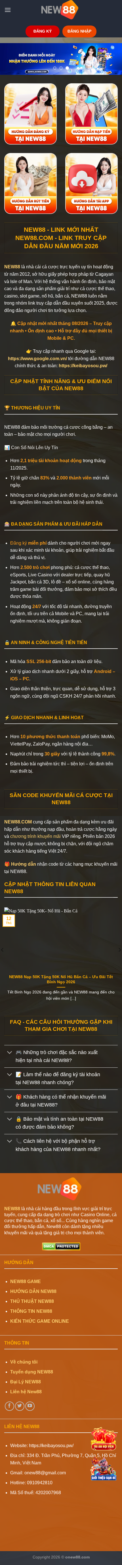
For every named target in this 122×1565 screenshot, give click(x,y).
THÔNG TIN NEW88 (31, 1311)
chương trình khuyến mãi (35, 836)
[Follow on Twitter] (19, 1406)
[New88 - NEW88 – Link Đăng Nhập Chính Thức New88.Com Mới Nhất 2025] (61, 10)
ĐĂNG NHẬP (79, 31)
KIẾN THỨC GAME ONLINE (39, 1321)
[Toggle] (9, 1053)
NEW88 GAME (25, 1281)
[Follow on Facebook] (9, 1406)
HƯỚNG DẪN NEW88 (33, 1291)
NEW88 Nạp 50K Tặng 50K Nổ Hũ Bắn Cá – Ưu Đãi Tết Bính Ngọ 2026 (61, 979)
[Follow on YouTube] (30, 1406)
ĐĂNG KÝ (42, 31)
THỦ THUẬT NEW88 (32, 1301)
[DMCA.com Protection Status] (61, 1246)
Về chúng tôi (23, 1362)
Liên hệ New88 (26, 1391)
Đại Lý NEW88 (25, 1381)
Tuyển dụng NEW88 (31, 1371)
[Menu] (7, 10)
